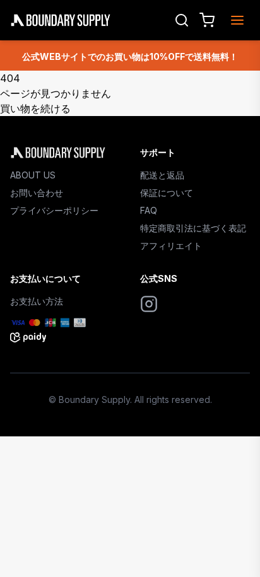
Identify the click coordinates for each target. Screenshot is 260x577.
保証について (166, 192)
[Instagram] (149, 304)
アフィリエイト (171, 245)
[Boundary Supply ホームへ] (65, 152)
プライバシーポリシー (54, 210)
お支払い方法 (36, 301)
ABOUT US (33, 175)
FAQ (148, 210)
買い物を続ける (35, 108)
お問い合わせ (36, 192)
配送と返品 (162, 175)
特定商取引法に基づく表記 (193, 228)
